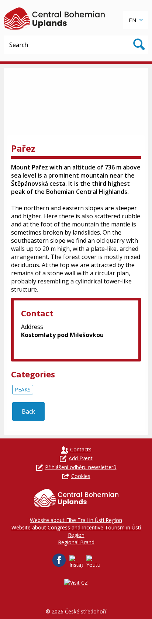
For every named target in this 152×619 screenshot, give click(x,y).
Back (28, 411)
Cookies (80, 476)
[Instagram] (76, 562)
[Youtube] (93, 562)
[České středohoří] (54, 18)
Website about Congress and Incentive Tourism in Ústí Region (76, 531)
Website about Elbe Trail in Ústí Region (76, 520)
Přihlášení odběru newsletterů (81, 467)
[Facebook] (59, 560)
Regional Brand (76, 542)
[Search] (139, 45)
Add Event (81, 458)
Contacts (80, 449)
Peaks (23, 389)
